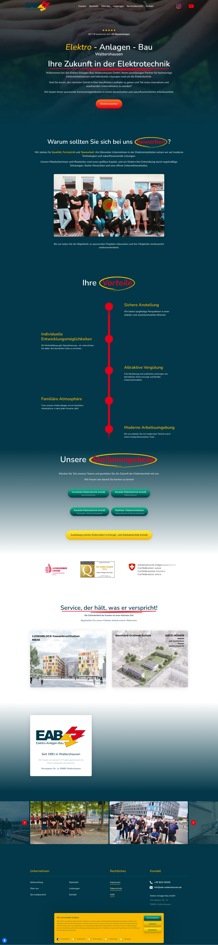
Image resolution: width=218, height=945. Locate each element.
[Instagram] (180, 6)
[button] (193, 822)
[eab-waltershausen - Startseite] (38, 6)
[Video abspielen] (109, 205)
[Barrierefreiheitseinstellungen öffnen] (4, 940)
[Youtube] (193, 6)
